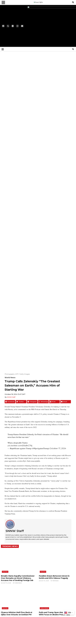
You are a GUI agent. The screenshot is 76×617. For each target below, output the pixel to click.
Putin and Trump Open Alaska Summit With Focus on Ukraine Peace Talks (56, 613)
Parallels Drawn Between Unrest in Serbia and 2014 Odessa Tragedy (54, 577)
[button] (73, 2)
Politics (5, 571)
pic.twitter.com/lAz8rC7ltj (20, 445)
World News (10, 378)
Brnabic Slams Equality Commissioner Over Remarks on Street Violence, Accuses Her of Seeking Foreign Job (17, 578)
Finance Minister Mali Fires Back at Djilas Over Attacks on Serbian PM (16, 613)
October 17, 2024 (58, 448)
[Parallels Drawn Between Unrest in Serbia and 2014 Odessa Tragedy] (57, 562)
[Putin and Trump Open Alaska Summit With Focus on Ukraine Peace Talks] (57, 598)
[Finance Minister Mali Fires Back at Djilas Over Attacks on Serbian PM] (19, 598)
